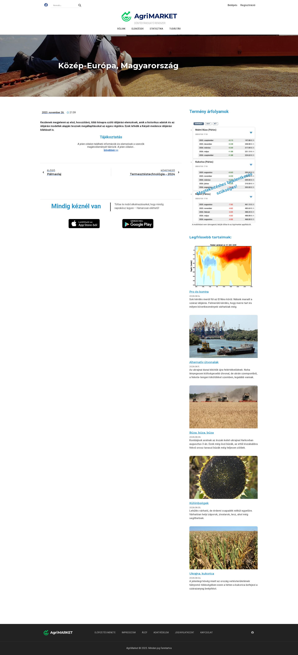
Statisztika (156, 28)
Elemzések (138, 28)
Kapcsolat (206, 632)
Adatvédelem (161, 632)
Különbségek (199, 503)
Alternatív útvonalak (204, 362)
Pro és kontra (199, 292)
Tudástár (175, 28)
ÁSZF (144, 632)
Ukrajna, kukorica (201, 573)
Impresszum (129, 632)
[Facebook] (46, 5)
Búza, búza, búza (201, 432)
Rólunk (121, 28)
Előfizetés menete (105, 632)
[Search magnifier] (80, 5)
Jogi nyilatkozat (184, 632)
